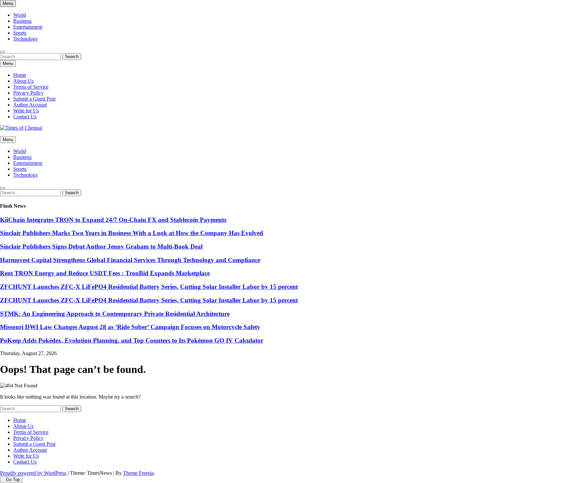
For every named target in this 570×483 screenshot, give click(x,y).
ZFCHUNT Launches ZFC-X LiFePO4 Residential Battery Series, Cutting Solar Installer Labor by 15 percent (149, 286)
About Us (23, 81)
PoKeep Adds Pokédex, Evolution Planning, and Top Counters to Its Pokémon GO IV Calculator (131, 340)
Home (19, 75)
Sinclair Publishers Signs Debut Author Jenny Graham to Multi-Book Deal (101, 246)
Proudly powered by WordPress (33, 473)
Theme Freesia (138, 473)
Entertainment (27, 27)
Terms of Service (30, 87)
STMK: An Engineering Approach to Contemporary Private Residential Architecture (115, 313)
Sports (19, 33)
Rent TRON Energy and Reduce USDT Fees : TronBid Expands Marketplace (105, 273)
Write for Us (26, 110)
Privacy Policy (28, 93)
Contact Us (25, 116)
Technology (25, 39)
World (19, 15)
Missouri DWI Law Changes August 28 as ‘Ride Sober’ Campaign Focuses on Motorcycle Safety (130, 326)
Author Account (30, 104)
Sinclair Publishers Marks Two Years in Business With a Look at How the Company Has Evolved (131, 232)
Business (22, 21)
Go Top (13, 479)
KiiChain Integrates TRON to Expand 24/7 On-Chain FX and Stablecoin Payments (113, 219)
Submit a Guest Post (34, 99)
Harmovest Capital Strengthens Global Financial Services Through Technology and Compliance (130, 260)
